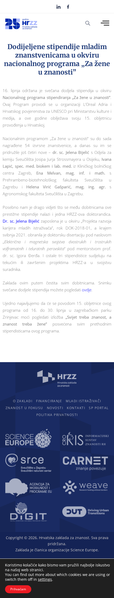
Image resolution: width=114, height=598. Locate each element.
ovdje (86, 289)
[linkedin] (58, 6)
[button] (87, 22)
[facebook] (68, 6)
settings (45, 579)
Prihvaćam (18, 589)
